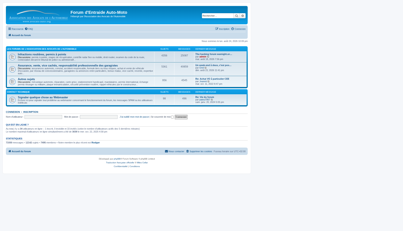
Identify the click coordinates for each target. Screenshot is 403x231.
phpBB (117, 159)
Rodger (96, 142)
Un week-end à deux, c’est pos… (213, 65)
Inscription (30, 112)
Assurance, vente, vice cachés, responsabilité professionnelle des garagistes (68, 65)
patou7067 (204, 99)
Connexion (13, 112)
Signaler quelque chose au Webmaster (43, 97)
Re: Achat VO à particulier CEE (212, 79)
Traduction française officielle (120, 162)
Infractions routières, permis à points (42, 54)
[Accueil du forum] (39, 15)
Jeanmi (203, 81)
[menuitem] (29, 28)
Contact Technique (18, 92)
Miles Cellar (142, 162)
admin (202, 56)
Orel (201, 67)
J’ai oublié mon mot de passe (134, 117)
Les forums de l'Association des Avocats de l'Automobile (42, 49)
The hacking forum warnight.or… (213, 54)
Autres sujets (26, 79)
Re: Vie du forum (204, 97)
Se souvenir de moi (161, 117)
